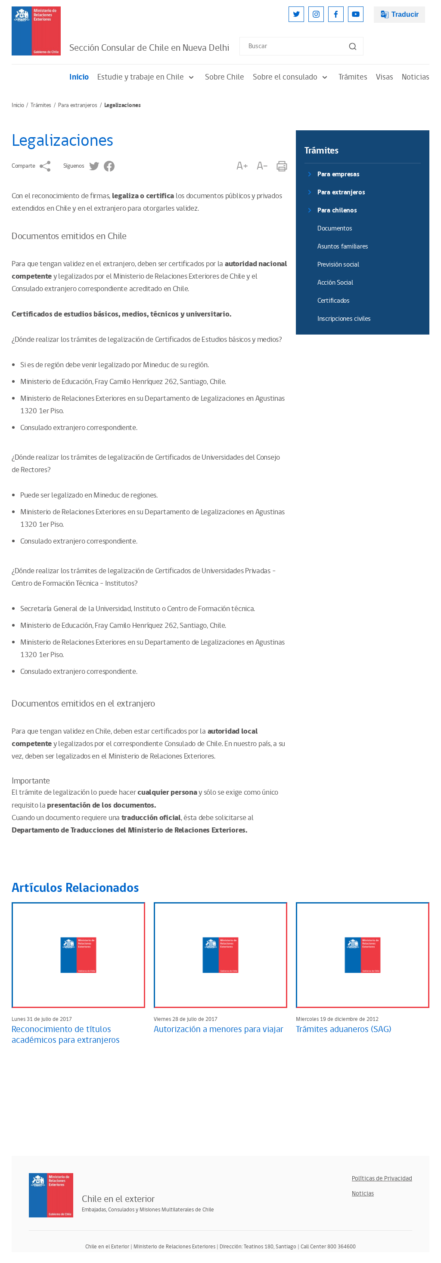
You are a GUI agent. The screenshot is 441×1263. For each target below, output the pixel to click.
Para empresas (338, 174)
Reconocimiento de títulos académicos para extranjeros (66, 1035)
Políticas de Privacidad (382, 1178)
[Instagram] (316, 14)
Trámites (353, 77)
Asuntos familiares (342, 247)
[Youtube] (355, 14)
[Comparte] (45, 166)
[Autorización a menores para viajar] (220, 955)
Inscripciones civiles (344, 319)
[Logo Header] (36, 30)
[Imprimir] (281, 166)
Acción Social (335, 283)
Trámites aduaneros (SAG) (343, 1029)
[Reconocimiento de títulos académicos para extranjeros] (78, 955)
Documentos (334, 229)
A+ (242, 166)
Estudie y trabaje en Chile (140, 77)
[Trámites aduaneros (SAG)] (362, 955)
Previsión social (338, 265)
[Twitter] (296, 14)
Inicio (79, 77)
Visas (384, 77)
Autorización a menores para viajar (218, 1029)
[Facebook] (336, 14)
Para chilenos (337, 210)
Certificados (333, 301)
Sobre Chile (224, 77)
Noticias (415, 77)
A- (262, 166)
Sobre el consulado (285, 77)
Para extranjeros (77, 105)
